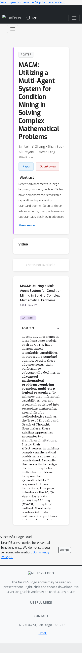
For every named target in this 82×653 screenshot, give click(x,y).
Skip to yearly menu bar (17, 2)
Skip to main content (50, 2)
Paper (27, 166)
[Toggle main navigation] (74, 18)
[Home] (19, 18)
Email (43, 633)
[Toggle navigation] (12, 29)
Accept (64, 550)
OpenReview (48, 166)
